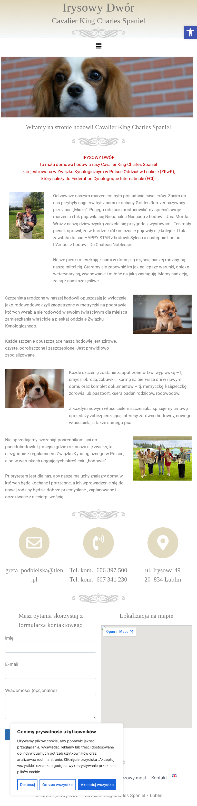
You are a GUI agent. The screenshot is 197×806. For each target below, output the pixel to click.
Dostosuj (27, 784)
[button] (190, 32)
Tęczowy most (131, 777)
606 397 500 (111, 570)
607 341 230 (111, 579)
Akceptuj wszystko (97, 784)
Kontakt (159, 777)
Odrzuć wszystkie (57, 784)
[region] (66, 759)
